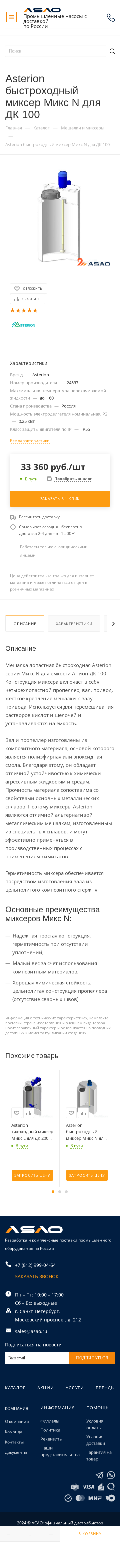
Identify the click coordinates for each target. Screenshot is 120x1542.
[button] (53, 1191)
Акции (45, 1388)
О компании (17, 1421)
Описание (25, 623)
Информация (57, 1408)
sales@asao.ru (31, 1331)
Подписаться (92, 1358)
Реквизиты (51, 1439)
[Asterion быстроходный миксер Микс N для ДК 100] (60, 215)
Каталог (15, 1388)
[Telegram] (99, 1475)
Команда (13, 1432)
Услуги (75, 1388)
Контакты (14, 1442)
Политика (50, 1430)
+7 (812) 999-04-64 (111, 18)
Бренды (105, 1388)
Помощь (97, 1408)
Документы (16, 1452)
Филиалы (49, 1421)
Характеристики (74, 623)
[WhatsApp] (111, 1475)
